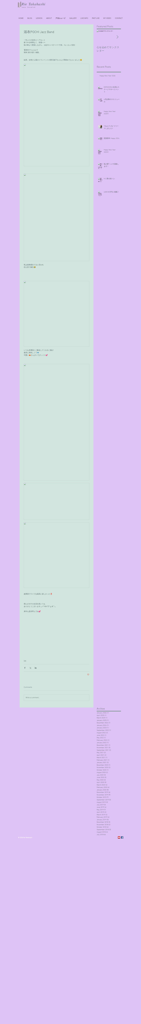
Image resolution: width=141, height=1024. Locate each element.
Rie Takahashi (33, 3)
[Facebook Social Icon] (122, 837)
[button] (95, 18)
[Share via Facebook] (25, 668)
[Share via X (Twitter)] (30, 668)
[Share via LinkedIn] (36, 668)
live (25, 661)
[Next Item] (117, 37)
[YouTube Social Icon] (119, 837)
